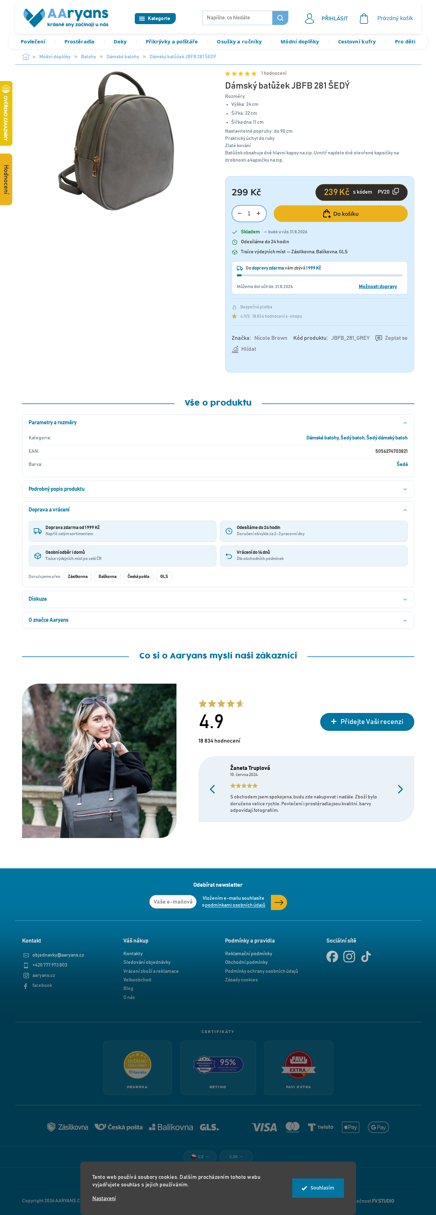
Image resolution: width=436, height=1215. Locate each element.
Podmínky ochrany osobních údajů (261, 971)
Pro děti (405, 41)
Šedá (402, 464)
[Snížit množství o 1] (239, 213)
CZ (201, 1157)
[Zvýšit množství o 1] (258, 213)
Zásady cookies (241, 980)
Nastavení (104, 1198)
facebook (42, 985)
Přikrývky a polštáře (172, 41)
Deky (120, 41)
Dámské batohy (322, 438)
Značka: (259, 338)
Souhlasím (322, 1188)
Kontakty (133, 953)
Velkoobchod (137, 980)
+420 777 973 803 (49, 965)
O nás (129, 997)
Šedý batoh (353, 438)
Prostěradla (79, 41)
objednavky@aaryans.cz (58, 955)
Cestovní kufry (357, 41)
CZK (234, 1157)
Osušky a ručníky (239, 41)
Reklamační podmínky (248, 953)
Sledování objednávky (147, 962)
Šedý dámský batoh (387, 438)
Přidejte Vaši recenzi (372, 721)
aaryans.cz (43, 975)
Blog (128, 988)
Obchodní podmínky (246, 962)
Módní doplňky (300, 41)
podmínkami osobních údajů (235, 905)
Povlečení (33, 41)
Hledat (280, 18)
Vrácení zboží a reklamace (151, 971)
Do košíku (346, 213)
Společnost (370, 1200)
